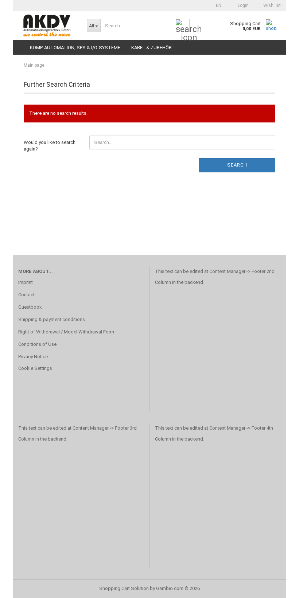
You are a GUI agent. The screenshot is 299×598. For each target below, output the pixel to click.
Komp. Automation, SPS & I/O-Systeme (75, 47)
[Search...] (183, 25)
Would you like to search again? (49, 146)
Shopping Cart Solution (124, 588)
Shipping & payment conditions (51, 319)
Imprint (25, 282)
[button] (216, 5)
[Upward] (279, 587)
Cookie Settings (35, 368)
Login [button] (242, 5)
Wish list (271, 5)
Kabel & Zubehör (151, 47)
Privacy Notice (33, 356)
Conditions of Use (37, 344)
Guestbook (30, 307)
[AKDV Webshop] (47, 25)
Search (237, 165)
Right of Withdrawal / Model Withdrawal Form (66, 332)
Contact (26, 294)
